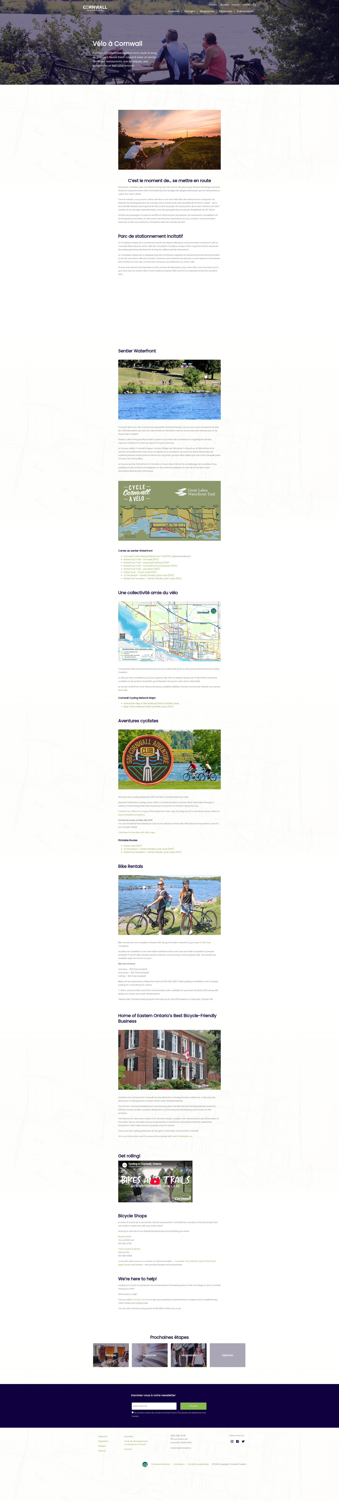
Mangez (102, 1446)
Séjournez (102, 1436)
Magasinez (103, 1441)
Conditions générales (198, 1464)
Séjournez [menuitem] (225, 11)
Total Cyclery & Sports (129, 1248)
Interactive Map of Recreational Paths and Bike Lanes (151, 703)
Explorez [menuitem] (174, 11)
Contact (236, 4)
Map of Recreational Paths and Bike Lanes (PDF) (149, 706)
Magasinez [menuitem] (207, 11)
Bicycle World (124, 1236)
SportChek (204, 1261)
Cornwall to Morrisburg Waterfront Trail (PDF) (148, 556)
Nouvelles (224, 4)
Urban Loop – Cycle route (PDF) (140, 572)
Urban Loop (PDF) (133, 845)
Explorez (102, 1450)
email (177, 1308)
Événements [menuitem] (245, 11)
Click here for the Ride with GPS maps (136, 832)
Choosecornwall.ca (160, 1464)
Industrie (213, 4)
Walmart (193, 1261)
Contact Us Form (141, 1299)
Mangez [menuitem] (189, 11)
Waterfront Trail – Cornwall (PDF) (141, 559)
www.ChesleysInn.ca (182, 1136)
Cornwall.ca (179, 1464)
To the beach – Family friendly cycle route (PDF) (149, 575)
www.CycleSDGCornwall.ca (131, 814)
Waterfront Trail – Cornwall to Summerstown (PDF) (150, 565)
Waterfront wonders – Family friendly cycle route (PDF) (153, 578)
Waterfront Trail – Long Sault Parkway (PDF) (147, 562)
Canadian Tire (182, 1261)
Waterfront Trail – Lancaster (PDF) (142, 568)
